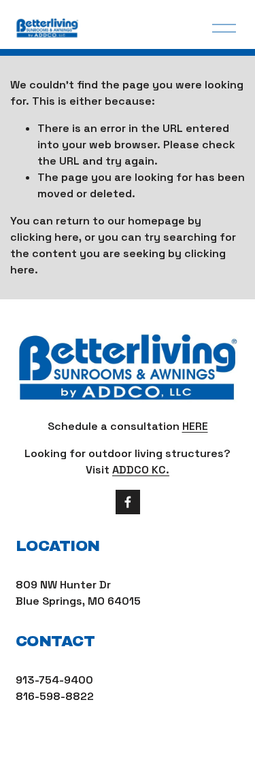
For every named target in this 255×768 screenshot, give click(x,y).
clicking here (44, 237)
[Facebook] (128, 502)
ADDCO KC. (140, 470)
